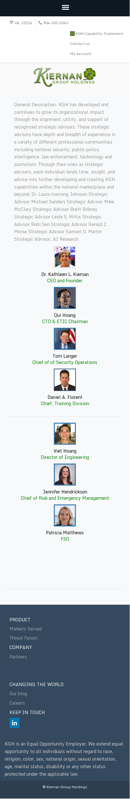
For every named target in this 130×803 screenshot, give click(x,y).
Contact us (80, 44)
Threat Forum (23, 637)
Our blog (18, 693)
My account (80, 54)
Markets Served (25, 628)
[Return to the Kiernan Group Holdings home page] (64, 77)
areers (18, 703)
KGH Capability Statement (99, 33)
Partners (18, 656)
